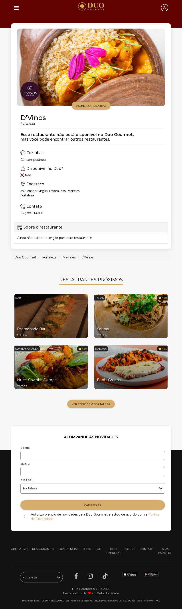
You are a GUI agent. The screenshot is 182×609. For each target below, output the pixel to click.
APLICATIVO (19, 549)
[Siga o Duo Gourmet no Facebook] (76, 576)
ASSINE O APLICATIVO (91, 105)
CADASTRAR (92, 505)
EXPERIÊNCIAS (68, 549)
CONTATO (147, 549)
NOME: (25, 448)
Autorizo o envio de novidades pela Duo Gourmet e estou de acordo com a (95, 516)
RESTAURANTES (43, 549)
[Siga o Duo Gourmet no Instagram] (90, 576)
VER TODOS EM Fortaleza (91, 404)
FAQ (98, 549)
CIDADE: (26, 480)
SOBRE (130, 549)
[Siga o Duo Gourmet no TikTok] (105, 576)
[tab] (91, 233)
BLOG (87, 549)
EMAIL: (25, 463)
